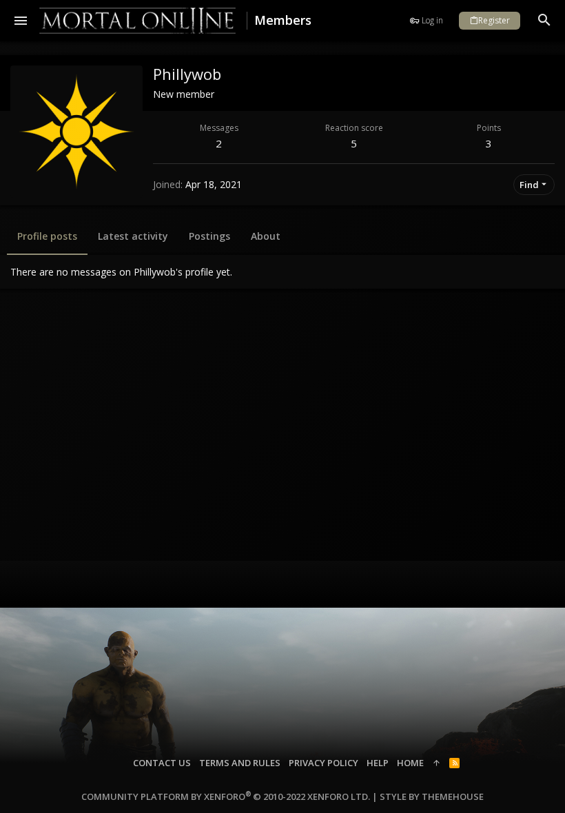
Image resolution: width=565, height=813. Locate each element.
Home (410, 763)
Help (378, 763)
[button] (21, 21)
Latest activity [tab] (133, 236)
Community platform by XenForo (225, 796)
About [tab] (265, 236)
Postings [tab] (209, 236)
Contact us (162, 763)
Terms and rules (239, 763)
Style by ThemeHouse (432, 796)
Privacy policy (323, 763)
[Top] (436, 762)
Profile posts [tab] (47, 236)
